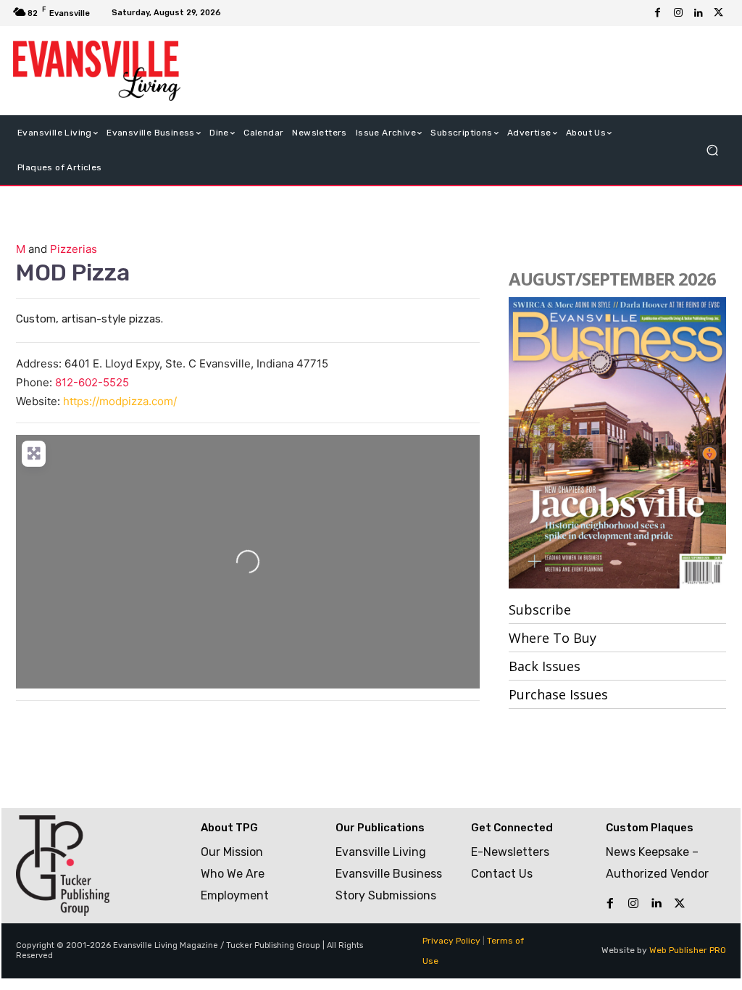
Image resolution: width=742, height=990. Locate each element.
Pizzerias (73, 249)
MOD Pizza (73, 272)
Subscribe (540, 609)
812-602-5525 (92, 382)
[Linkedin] (698, 13)
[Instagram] (678, 13)
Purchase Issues (558, 694)
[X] (719, 13)
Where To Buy (552, 637)
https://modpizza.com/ (120, 401)
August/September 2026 (612, 279)
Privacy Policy (451, 941)
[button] (712, 150)
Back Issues (544, 666)
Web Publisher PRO (687, 950)
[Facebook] (658, 13)
